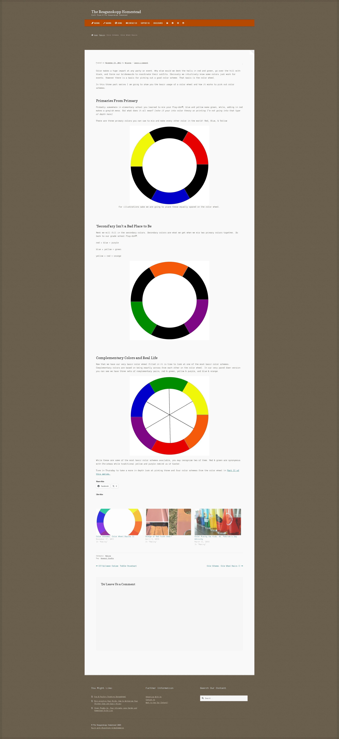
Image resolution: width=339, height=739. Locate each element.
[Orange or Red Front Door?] (168, 522)
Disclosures (158, 23)
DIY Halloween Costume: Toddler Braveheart (118, 566)
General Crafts (107, 558)
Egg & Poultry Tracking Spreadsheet (110, 697)
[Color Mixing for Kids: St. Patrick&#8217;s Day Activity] (218, 522)
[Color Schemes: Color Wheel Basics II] (119, 522)
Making (102, 35)
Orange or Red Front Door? (158, 536)
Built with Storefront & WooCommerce (107, 728)
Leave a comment (141, 63)
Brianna (128, 63)
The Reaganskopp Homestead (116, 12)
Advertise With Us (154, 697)
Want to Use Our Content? (157, 703)
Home (96, 35)
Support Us (145, 23)
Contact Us (150, 700)
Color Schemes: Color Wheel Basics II (115, 536)
